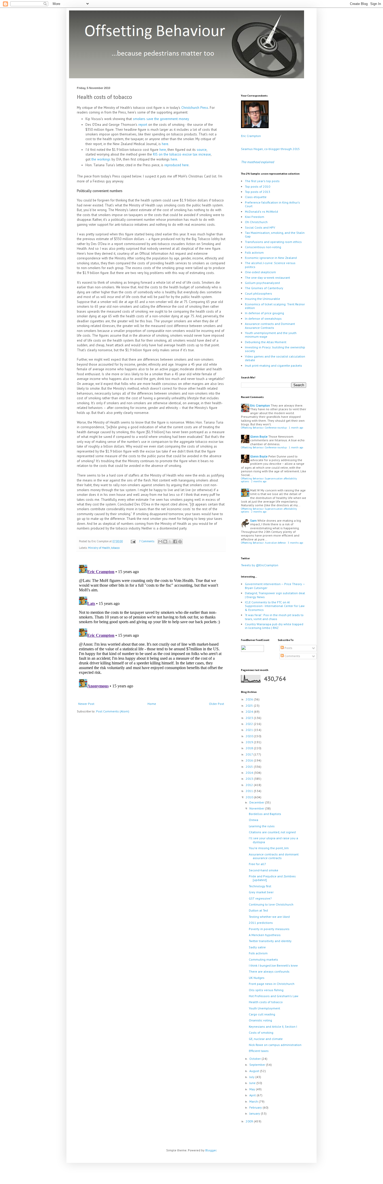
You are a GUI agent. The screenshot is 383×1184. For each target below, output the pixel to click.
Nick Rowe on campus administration (275, 1045)
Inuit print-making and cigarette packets (273, 365)
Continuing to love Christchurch (271, 904)
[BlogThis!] (165, 541)
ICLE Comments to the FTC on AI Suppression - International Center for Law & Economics (275, 606)
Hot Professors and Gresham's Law (273, 996)
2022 (250, 724)
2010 (250, 797)
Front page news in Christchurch (271, 984)
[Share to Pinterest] (180, 541)
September (257, 1065)
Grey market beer (261, 892)
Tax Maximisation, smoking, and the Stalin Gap (275, 234)
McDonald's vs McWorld (261, 211)
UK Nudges (256, 978)
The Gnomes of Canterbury (264, 288)
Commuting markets (263, 959)
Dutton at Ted (258, 910)
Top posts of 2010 (257, 186)
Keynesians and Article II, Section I (273, 1026)
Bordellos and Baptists (265, 814)
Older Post (216, 704)
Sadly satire (257, 947)
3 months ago (295, 542)
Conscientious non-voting (263, 247)
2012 (250, 785)
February (256, 1107)
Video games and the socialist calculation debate (275, 358)
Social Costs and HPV (260, 227)
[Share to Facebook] (175, 541)
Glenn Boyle (259, 436)
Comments (292, 656)
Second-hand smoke (263, 870)
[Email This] (160, 541)
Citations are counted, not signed (272, 832)
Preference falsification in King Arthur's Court (272, 204)
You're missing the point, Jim (269, 848)
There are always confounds (269, 971)
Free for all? (257, 864)
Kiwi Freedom (254, 217)
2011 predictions (261, 923)
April (253, 1095)
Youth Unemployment (264, 1008)
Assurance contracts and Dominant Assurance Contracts (270, 325)
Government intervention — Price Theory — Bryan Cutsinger (275, 586)
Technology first (260, 886)
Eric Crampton (251, 136)
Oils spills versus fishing (266, 990)
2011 (250, 791)
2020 (250, 736)
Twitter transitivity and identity (270, 941)
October (255, 1059)
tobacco (115, 548)
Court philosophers (258, 293)
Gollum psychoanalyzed (262, 283)
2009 (250, 1121)
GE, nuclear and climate (266, 1039)
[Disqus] (151, 628)
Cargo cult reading (262, 1014)
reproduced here (176, 165)
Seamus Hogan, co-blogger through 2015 (270, 149)
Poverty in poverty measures (269, 929)
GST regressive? (260, 898)
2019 (250, 742)
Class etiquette (256, 197)
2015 (250, 767)
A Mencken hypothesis (265, 935)
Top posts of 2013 (257, 192)
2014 (250, 773)
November (257, 808)
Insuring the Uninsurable (262, 299)
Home (151, 704)
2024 (250, 711)
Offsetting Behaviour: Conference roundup (264, 427)
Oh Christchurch (256, 222)
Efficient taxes (259, 1051)
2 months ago (258, 481)
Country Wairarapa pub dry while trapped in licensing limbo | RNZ (274, 626)
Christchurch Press (194, 107)
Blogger (210, 1150)
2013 (250, 779)
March (254, 1101)
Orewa (253, 820)
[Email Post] (132, 541)
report (142, 124)
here (165, 144)
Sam (253, 520)
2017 (250, 754)
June (252, 1083)
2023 (250, 718)
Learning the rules (262, 826)
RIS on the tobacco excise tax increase (182, 154)
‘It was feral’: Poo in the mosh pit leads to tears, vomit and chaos (274, 617)
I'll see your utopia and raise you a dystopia (273, 840)
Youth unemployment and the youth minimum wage (270, 334)
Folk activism (254, 252)
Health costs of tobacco (266, 1002)
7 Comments (146, 541)
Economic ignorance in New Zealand (271, 258)
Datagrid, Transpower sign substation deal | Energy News (275, 595)
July (252, 1077)
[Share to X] (170, 541)
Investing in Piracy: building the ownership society (275, 349)
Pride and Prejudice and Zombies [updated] (272, 878)
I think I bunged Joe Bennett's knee (273, 965)
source (202, 149)
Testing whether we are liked (269, 917)
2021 (250, 730)
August (254, 1071)
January (255, 1113)
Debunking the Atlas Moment (265, 342)
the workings (100, 159)
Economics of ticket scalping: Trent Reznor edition (275, 306)
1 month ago (296, 427)
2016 (250, 760)
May (252, 1089)
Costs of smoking (261, 1032)
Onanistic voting (260, 1020)
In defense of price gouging (264, 313)
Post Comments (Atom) (112, 711)
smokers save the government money (161, 119)
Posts (288, 648)
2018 (250, 748)
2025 (250, 705)
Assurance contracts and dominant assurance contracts (274, 856)
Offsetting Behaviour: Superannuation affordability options (269, 480)
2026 (250, 699)
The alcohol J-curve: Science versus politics (270, 265)
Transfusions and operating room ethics (273, 242)
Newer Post (86, 704)
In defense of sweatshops (263, 318)
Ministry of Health (99, 548)
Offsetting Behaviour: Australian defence (263, 542)
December (257, 802)
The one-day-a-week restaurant (267, 277)
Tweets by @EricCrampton (259, 565)
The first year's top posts (262, 181)
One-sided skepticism (260, 272)
